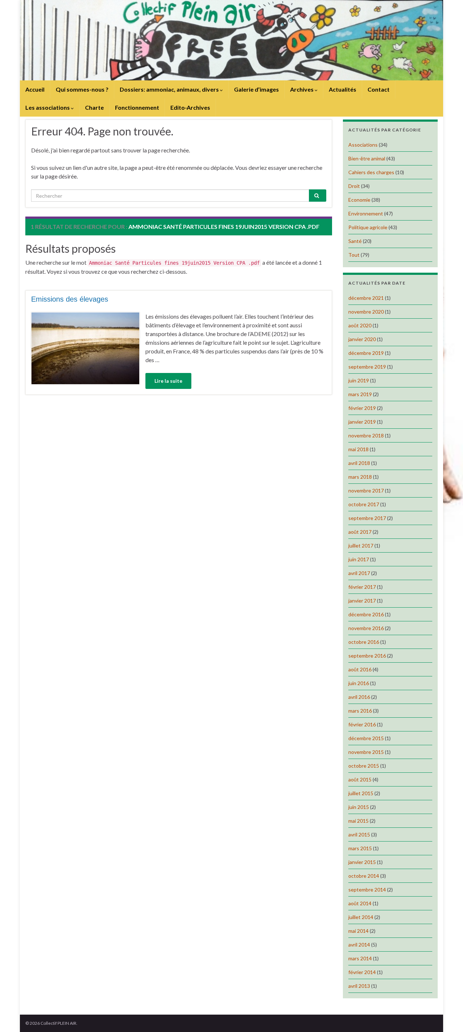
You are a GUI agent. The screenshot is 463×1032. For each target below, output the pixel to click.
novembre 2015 (366, 752)
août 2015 (359, 779)
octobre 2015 (363, 766)
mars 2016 (360, 711)
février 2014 (362, 972)
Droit (354, 186)
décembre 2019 (366, 353)
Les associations (48, 107)
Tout (354, 255)
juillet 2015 (360, 793)
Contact (379, 89)
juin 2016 (358, 683)
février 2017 (362, 587)
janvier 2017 (362, 600)
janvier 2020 (362, 339)
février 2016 (362, 724)
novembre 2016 (366, 628)
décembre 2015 (366, 738)
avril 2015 (359, 834)
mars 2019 (360, 394)
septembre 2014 (367, 889)
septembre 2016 (367, 656)
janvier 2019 (362, 422)
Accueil (34, 89)
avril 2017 (359, 573)
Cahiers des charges (371, 172)
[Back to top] (447, 1016)
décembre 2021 (366, 298)
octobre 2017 (363, 504)
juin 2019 (358, 380)
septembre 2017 (367, 518)
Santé (355, 241)
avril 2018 (359, 463)
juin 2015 (358, 807)
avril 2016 (359, 697)
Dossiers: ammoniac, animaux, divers (170, 89)
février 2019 (362, 408)
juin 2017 (358, 559)
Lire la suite (168, 381)
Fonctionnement (137, 107)
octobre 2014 (363, 876)
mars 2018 (360, 477)
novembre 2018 (366, 435)
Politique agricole (367, 227)
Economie (359, 200)
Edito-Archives (190, 107)
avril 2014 (359, 944)
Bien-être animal (366, 158)
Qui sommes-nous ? (82, 89)
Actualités (342, 89)
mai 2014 (358, 931)
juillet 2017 (360, 545)
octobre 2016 (363, 642)
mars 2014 (360, 958)
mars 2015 (360, 848)
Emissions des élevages (69, 299)
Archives (302, 89)
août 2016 (359, 669)
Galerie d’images (256, 89)
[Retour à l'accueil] (231, 40)
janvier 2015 (362, 862)
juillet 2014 (360, 917)
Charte (94, 107)
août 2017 (359, 532)
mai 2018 (358, 449)
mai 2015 (358, 821)
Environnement (365, 213)
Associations (363, 145)
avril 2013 (359, 986)
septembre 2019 (367, 367)
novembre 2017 (366, 490)
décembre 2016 (366, 614)
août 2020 (359, 325)
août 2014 (359, 903)
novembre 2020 (366, 312)
